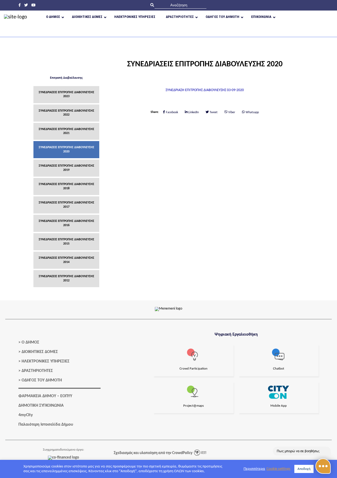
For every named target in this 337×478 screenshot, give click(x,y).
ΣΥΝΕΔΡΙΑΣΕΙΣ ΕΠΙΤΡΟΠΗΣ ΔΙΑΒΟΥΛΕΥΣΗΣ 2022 (66, 112)
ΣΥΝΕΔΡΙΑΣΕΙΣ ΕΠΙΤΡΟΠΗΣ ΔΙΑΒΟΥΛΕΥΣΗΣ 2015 (66, 241)
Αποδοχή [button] (304, 469)
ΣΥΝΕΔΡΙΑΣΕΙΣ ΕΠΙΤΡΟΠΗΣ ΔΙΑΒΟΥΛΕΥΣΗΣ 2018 (66, 186)
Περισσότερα (254, 469)
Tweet (213, 112)
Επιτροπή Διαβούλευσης (66, 77)
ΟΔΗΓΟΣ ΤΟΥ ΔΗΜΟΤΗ (42, 380)
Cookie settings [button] (278, 469)
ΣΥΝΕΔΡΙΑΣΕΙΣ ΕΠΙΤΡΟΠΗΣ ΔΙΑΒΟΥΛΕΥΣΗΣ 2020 (66, 149)
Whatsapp (252, 112)
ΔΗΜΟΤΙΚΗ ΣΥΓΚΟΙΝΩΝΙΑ (41, 406)
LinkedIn (193, 112)
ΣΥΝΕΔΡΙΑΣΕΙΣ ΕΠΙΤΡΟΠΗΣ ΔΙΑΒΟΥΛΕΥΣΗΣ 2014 (66, 259)
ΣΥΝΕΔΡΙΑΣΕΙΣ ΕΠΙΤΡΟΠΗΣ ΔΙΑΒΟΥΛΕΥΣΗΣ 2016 (66, 223)
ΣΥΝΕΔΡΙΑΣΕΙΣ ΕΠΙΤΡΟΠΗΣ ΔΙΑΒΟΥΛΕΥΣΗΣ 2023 (66, 94)
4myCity (25, 415)
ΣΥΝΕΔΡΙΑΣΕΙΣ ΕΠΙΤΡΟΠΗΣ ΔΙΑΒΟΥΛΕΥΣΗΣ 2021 (66, 131)
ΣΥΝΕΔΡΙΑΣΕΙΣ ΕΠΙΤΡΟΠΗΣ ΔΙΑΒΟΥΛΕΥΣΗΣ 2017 (66, 204)
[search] (180, 5)
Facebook (171, 112)
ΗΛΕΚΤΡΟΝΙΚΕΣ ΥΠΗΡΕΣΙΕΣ (46, 361)
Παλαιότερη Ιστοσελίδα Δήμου (45, 424)
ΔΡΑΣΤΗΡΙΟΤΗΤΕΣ (37, 371)
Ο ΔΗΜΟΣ (30, 342)
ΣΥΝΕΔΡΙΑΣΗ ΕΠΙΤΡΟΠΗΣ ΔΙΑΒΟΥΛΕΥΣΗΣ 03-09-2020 (205, 90)
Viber (231, 112)
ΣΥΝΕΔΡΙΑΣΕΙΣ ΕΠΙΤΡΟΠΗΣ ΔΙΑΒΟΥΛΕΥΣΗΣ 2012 (66, 278)
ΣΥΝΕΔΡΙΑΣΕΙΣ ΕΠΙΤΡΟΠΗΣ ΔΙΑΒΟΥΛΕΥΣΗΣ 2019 (66, 167)
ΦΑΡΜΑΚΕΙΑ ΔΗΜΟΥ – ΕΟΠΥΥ (45, 396)
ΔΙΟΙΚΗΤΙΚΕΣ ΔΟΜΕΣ (40, 352)
